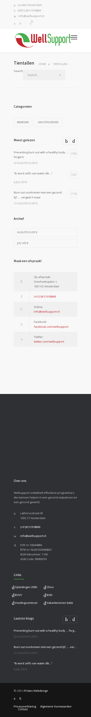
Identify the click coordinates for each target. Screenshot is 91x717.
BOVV (18, 595)
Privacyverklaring (25, 706)
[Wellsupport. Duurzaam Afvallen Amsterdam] (42, 40)
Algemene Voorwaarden (56, 706)
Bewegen (23, 122)
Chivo (50, 587)
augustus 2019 (27, 232)
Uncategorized (48, 122)
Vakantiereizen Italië (60, 603)
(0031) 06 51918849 (29, 10)
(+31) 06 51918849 (45, 296)
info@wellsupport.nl (31, 16)
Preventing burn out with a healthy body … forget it (45, 630)
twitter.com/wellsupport (49, 341)
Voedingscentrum (26, 603)
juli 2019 (22, 243)
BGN (49, 595)
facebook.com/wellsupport (51, 327)
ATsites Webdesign (35, 691)
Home (42, 64)
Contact (23, 709)
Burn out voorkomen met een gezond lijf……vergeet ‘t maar (45, 647)
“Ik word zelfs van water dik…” (33, 663)
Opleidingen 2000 (26, 587)
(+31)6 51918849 (30, 527)
